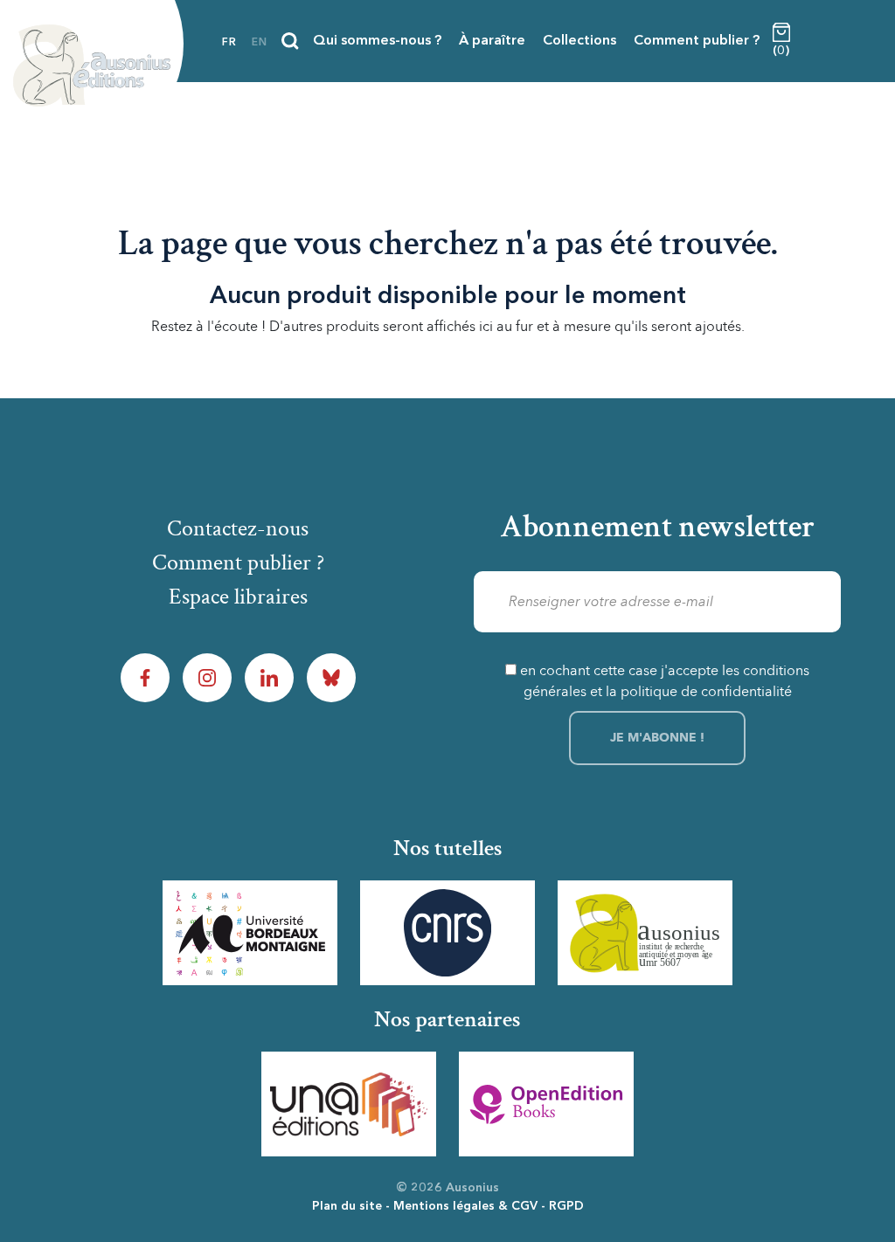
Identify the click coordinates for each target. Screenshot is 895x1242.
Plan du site (347, 1206)
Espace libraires (238, 596)
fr (229, 43)
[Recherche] (290, 41)
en (259, 43)
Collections (579, 41)
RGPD (566, 1206)
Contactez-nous (238, 528)
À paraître (492, 41)
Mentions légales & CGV (465, 1206)
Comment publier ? (697, 41)
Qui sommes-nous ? (377, 41)
